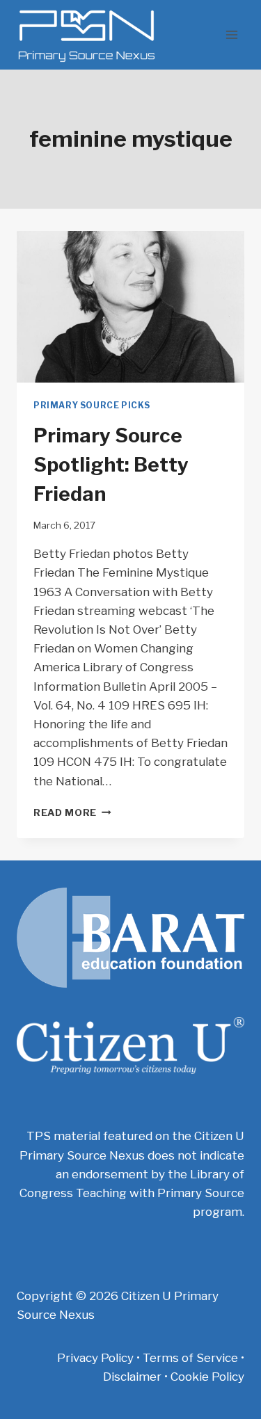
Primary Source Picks (91, 405)
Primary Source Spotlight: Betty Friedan (111, 465)
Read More (72, 812)
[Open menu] (231, 34)
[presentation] (130, 307)
